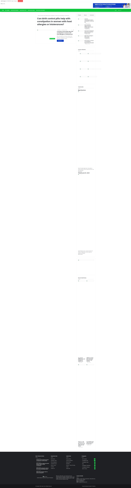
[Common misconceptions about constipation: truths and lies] (81, 20)
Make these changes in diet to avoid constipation (88, 36)
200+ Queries (7, 10)
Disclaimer (68, 463)
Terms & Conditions (69, 460)
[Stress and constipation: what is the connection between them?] (81, 32)
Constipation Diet (85, 460)
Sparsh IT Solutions (92, 486)
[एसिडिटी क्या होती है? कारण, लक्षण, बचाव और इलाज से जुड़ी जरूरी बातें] (90, 318)
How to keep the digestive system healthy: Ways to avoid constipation (88, 26)
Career (67, 466)
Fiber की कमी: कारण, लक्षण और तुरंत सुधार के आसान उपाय (90, 442)
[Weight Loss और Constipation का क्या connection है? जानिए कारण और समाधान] (82, 402)
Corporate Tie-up (54, 463)
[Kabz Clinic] (3, 3)
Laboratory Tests (54, 460)
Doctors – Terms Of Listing (70, 465)
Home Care (68, 468)
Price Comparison (54, 462)
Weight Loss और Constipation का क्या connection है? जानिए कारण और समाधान (81, 444)
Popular (79, 15)
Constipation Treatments (40, 10)
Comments (92, 15)
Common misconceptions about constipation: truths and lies (89, 20)
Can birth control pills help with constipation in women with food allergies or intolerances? (65, 33)
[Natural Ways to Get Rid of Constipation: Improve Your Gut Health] (81, 42)
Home (3, 10)
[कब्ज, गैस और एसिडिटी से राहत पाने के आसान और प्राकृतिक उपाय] (82, 318)
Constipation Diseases (14, 10)
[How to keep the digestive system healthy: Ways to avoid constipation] (81, 26)
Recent (85, 15)
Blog (83, 463)
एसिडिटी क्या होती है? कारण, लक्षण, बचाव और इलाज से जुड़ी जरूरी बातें (89, 359)
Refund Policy (68, 462)
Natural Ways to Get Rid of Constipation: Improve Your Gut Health (89, 41)
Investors (52, 466)
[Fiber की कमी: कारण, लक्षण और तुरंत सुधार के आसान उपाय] (90, 402)
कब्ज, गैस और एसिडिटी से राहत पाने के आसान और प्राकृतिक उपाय (81, 359)
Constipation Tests (23, 10)
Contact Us (53, 468)
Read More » (60, 40)
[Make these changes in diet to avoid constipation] (81, 37)
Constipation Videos (31, 10)
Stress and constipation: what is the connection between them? (89, 32)
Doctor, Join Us (53, 465)
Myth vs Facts (84, 468)
